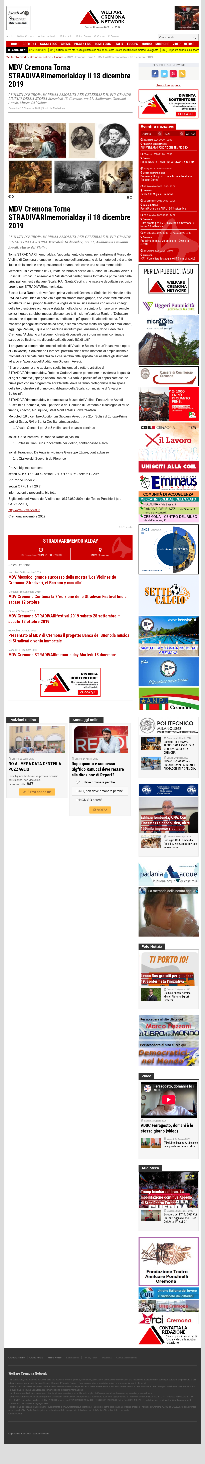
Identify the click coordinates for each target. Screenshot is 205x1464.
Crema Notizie (36, 1357)
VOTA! (101, 810)
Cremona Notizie (16, 1357)
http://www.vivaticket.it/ (24, 510)
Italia (119, 44)
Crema (66, 44)
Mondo (147, 44)
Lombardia (103, 44)
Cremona (29, 44)
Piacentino (82, 44)
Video (177, 44)
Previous (9, 196)
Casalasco (48, 44)
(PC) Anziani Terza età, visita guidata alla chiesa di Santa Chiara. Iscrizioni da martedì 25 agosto (72, 50)
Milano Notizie (54, 1357)
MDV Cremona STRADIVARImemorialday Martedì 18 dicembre (62, 654)
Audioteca (150, 1168)
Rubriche (162, 44)
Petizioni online (22, 720)
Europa (132, 44)
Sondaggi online (86, 720)
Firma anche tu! (38, 792)
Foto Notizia (152, 947)
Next (13, 196)
